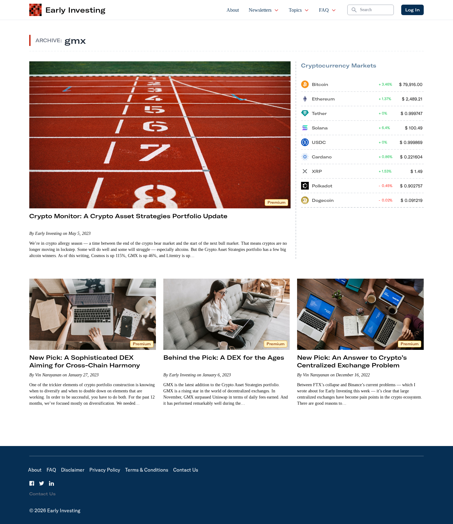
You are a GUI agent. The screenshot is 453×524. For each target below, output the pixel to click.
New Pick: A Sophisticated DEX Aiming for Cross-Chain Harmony (84, 361)
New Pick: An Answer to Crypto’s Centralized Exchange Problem (352, 361)
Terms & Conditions (146, 470)
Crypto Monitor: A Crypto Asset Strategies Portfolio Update (128, 216)
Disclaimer (72, 470)
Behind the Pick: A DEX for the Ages (223, 357)
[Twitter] (41, 483)
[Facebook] (31, 483)
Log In (412, 10)
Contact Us (185, 470)
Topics (295, 10)
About (232, 10)
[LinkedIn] (51, 483)
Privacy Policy (104, 470)
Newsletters (260, 10)
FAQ (324, 10)
